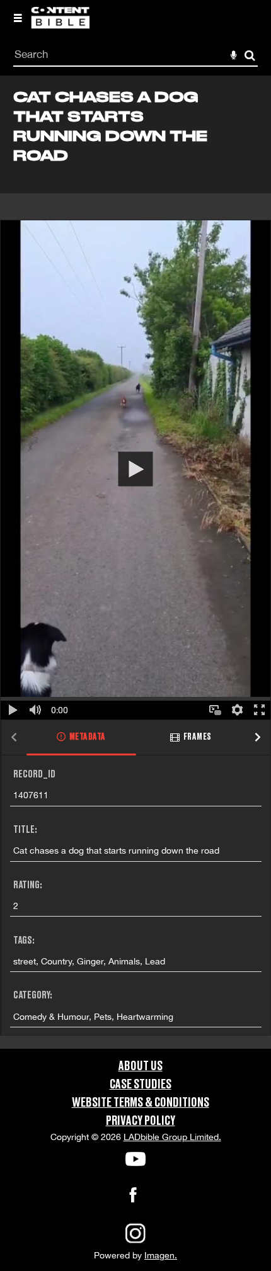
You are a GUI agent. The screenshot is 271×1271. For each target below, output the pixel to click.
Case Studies (140, 1084)
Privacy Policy (140, 1121)
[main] (135, 562)
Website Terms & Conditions (140, 1103)
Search (250, 55)
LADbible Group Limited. (172, 1137)
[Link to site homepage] (60, 25)
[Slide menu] (17, 17)
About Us (140, 1066)
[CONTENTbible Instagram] (135, 1242)
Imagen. (160, 1255)
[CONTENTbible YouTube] (135, 1159)
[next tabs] (257, 738)
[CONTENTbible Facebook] (133, 1198)
